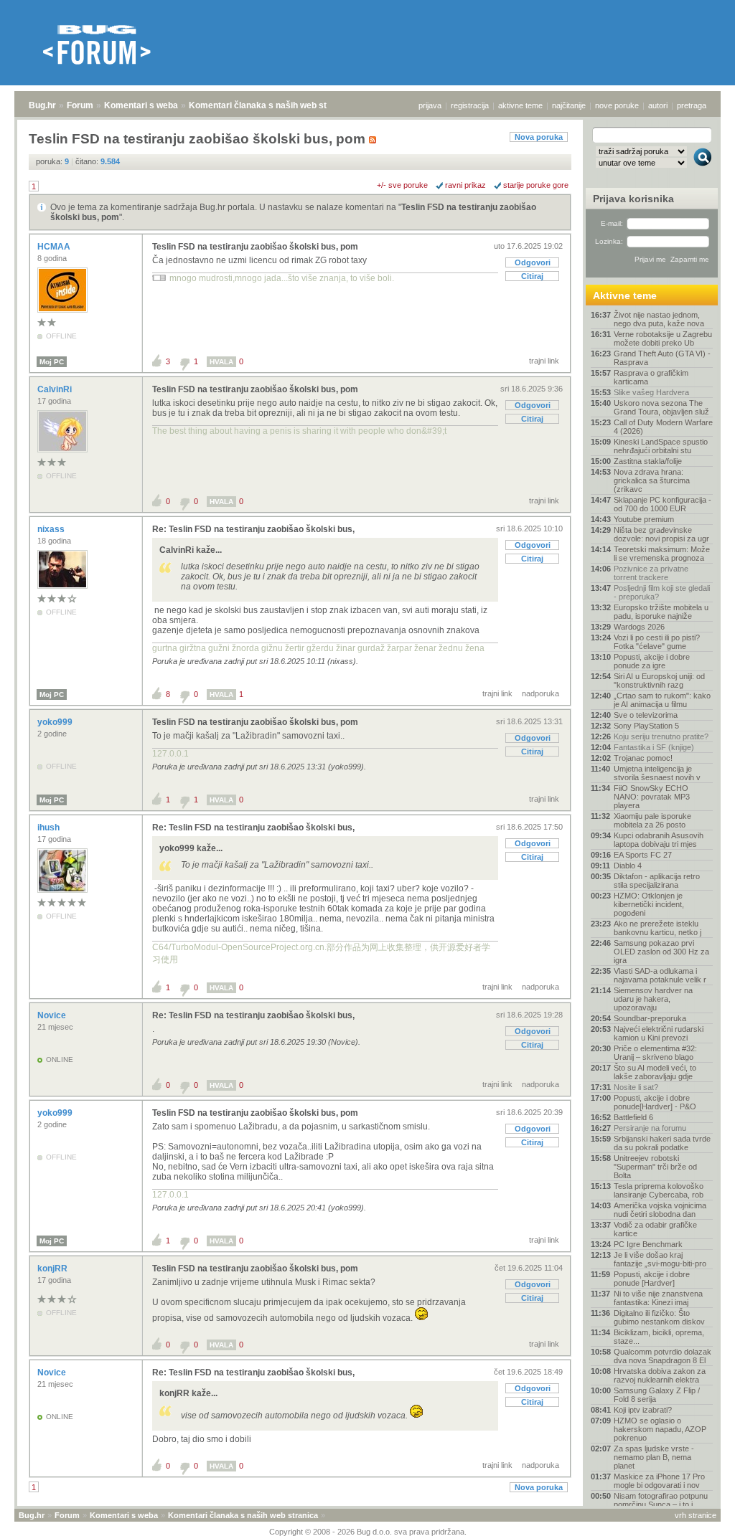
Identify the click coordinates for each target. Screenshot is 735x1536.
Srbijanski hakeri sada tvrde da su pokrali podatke (662, 1143)
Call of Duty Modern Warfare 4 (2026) (663, 426)
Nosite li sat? (636, 1087)
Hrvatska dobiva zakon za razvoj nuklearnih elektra (660, 1375)
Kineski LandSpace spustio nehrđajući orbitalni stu (661, 446)
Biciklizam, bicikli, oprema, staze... (659, 1336)
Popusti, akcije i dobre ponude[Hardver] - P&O (655, 1102)
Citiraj (532, 276)
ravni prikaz (465, 185)
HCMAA (54, 247)
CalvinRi (55, 389)
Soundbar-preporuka (650, 1018)
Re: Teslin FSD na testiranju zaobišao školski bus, (253, 529)
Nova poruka (539, 137)
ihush (49, 827)
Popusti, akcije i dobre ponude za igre (652, 661)
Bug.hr (42, 105)
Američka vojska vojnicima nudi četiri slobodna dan (660, 1209)
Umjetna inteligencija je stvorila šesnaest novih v (657, 773)
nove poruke (617, 105)
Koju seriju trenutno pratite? (661, 736)
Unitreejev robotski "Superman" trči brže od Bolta (655, 1167)
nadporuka (540, 693)
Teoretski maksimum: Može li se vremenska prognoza (662, 553)
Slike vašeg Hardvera (651, 392)
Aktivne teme (625, 295)
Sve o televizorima (646, 715)
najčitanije (569, 105)
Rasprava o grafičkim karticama (651, 377)
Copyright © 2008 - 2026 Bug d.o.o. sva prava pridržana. (368, 1531)
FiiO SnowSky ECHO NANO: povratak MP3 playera (652, 797)
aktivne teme (520, 105)
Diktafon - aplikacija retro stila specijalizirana (657, 880)
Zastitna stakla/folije (648, 461)
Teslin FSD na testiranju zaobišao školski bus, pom (255, 247)
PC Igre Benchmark (648, 1244)
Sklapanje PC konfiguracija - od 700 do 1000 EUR (662, 504)
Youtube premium (644, 519)
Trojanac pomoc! (643, 758)
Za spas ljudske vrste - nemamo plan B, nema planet (654, 1457)
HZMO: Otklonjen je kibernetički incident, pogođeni (649, 904)
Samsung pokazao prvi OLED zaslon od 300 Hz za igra (661, 951)
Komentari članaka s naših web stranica (270, 105)
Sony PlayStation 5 (646, 725)
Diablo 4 (628, 865)
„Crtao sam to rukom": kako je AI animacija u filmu (662, 699)
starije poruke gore (535, 185)
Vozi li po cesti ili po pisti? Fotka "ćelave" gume (657, 641)
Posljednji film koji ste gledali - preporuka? (662, 592)
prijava (429, 105)
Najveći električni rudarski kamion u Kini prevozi (658, 1033)
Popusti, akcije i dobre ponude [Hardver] (652, 1278)
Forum (80, 105)
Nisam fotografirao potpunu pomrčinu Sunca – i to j (661, 1500)
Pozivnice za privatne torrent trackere (651, 573)
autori (658, 105)
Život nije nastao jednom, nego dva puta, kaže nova (659, 319)
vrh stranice (695, 1515)
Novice (52, 1015)
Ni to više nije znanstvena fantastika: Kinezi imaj (658, 1298)
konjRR (53, 1269)
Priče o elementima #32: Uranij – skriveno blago (655, 1052)
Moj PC (51, 362)
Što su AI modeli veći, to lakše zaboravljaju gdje (655, 1072)
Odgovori (533, 262)
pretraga (691, 105)
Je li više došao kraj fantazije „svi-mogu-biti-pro (660, 1259)
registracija (470, 105)
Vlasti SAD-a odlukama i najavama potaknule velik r (660, 975)
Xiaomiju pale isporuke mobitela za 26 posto (652, 820)
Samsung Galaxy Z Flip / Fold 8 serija (657, 1394)
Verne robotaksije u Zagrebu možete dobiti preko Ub (663, 338)
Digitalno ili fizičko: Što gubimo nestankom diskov (659, 1317)
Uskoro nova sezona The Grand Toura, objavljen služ (661, 407)
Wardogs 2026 (639, 626)
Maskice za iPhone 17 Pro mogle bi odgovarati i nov (659, 1480)
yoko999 (56, 722)
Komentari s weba (141, 105)
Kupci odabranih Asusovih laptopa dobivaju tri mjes (658, 839)
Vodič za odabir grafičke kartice (655, 1229)
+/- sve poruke (402, 185)
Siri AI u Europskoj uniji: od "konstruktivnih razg (659, 680)
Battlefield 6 (633, 1117)
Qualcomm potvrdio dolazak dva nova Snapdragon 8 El (662, 1356)
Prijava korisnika (633, 198)
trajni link (544, 360)
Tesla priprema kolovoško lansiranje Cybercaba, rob (658, 1190)
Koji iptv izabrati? (643, 1409)
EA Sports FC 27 (643, 854)
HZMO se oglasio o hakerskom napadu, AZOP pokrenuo (660, 1429)
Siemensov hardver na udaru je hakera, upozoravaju (653, 999)
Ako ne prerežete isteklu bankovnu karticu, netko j (657, 928)
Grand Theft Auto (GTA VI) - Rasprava (662, 357)
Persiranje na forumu (650, 1128)
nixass (52, 529)
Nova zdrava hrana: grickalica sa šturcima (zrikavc (652, 480)
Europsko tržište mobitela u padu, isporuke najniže (661, 611)
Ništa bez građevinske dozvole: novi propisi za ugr (661, 534)
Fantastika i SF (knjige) (654, 747)
